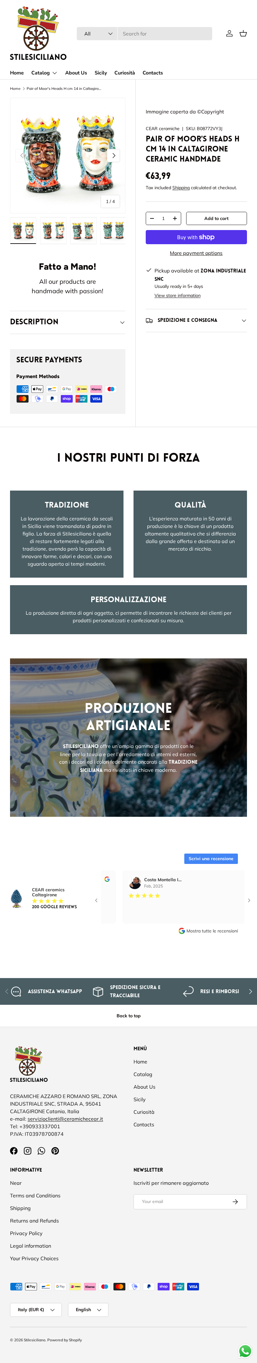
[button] (243, 33)
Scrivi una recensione (211, 858)
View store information (178, 295)
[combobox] (144, 33)
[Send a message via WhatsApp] (245, 1351)
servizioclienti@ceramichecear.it (65, 1119)
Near (16, 1183)
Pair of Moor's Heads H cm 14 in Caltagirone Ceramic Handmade (64, 89)
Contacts (153, 72)
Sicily (101, 72)
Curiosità (124, 72)
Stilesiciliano (34, 1340)
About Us (76, 72)
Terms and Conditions (35, 1195)
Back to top (129, 1016)
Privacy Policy (26, 1233)
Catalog (143, 1074)
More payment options (196, 253)
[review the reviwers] (234, 880)
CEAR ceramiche (163, 128)
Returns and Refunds (34, 1220)
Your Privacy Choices (34, 1258)
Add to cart (216, 218)
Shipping (181, 187)
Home (17, 72)
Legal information (30, 1246)
